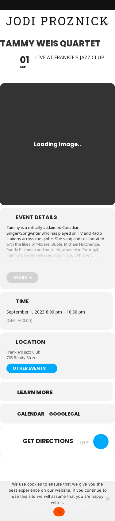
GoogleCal (64, 414)
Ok (59, 511)
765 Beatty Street (22, 357)
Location (30, 342)
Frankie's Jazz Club (23, 352)
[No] (107, 499)
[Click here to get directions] (101, 441)
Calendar (30, 414)
